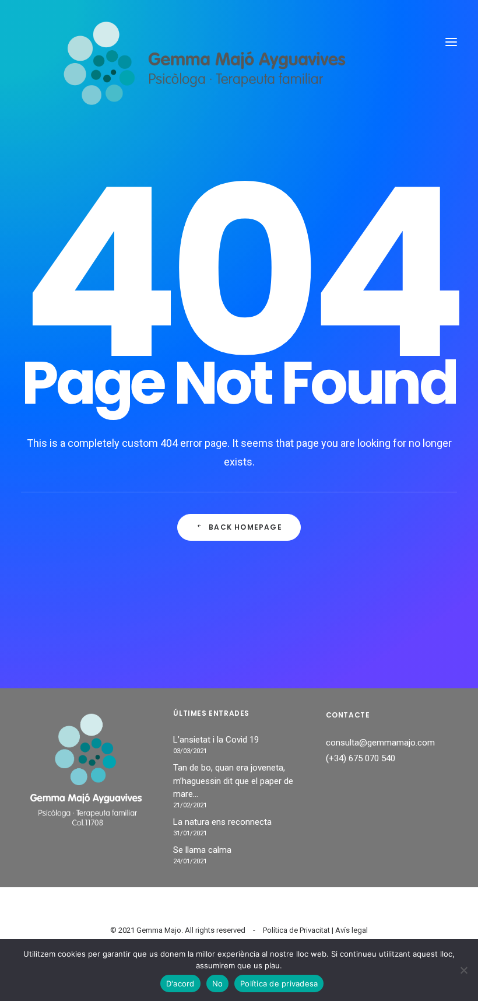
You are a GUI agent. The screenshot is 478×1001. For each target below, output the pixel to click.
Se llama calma (202, 850)
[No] (463, 970)
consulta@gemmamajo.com (380, 742)
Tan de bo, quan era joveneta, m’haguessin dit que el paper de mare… (233, 780)
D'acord (180, 983)
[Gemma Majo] (217, 42)
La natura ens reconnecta (222, 822)
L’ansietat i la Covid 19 (216, 739)
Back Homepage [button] (245, 527)
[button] (451, 42)
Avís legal (351, 930)
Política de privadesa (279, 983)
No (217, 983)
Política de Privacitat (296, 930)
